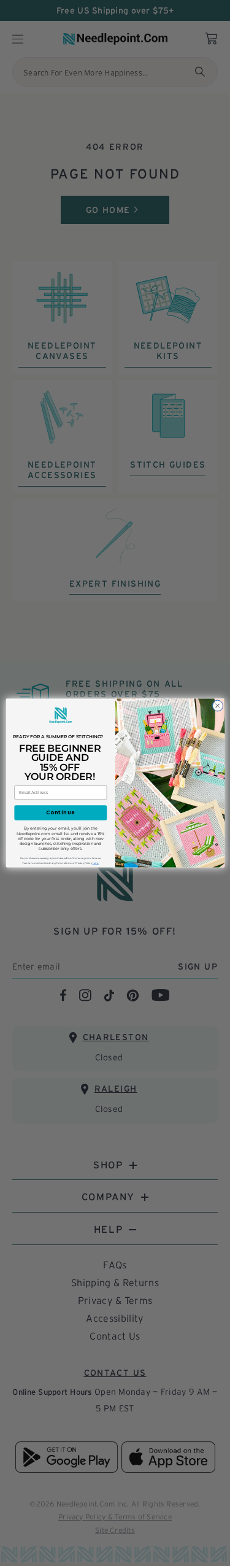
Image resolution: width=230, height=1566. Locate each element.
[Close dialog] (217, 706)
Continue (60, 812)
